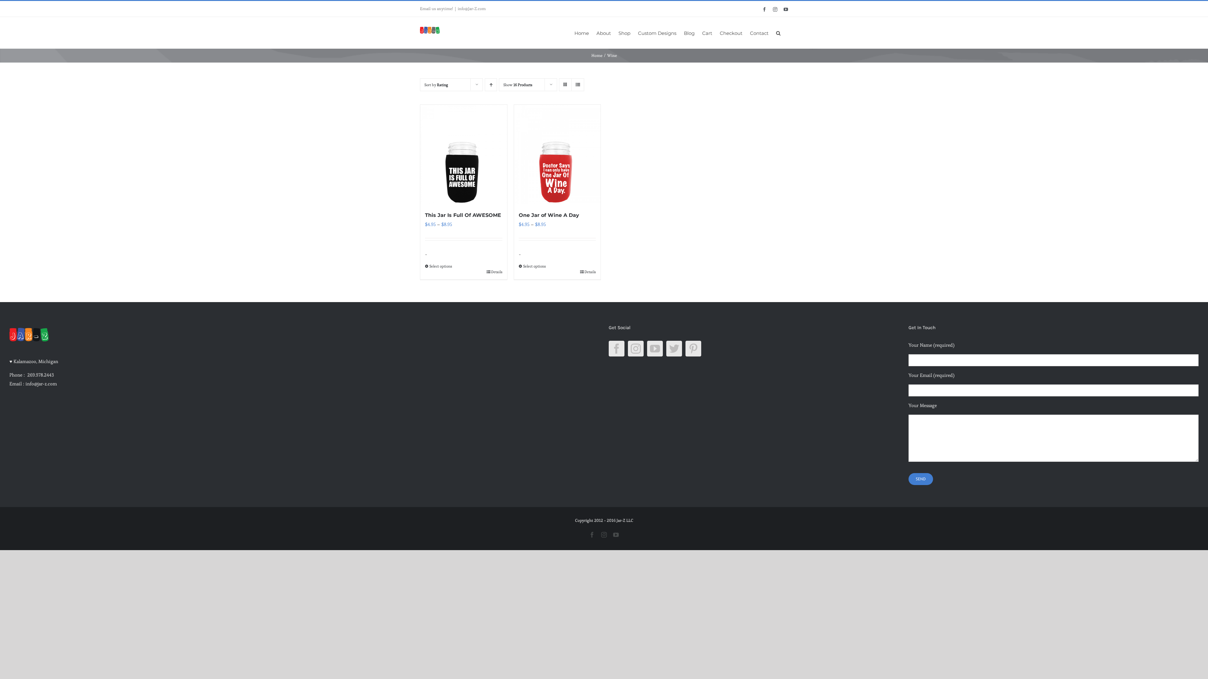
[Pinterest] (693, 348)
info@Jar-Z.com (472, 8)
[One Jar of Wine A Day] (557, 154)
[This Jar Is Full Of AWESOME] (463, 154)
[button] (778, 32)
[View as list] (578, 85)
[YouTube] (655, 348)
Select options (440, 266)
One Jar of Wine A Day (549, 215)
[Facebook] (616, 348)
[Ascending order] (491, 84)
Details (496, 271)
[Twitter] (674, 348)
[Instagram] (636, 348)
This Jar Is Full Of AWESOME (463, 215)
